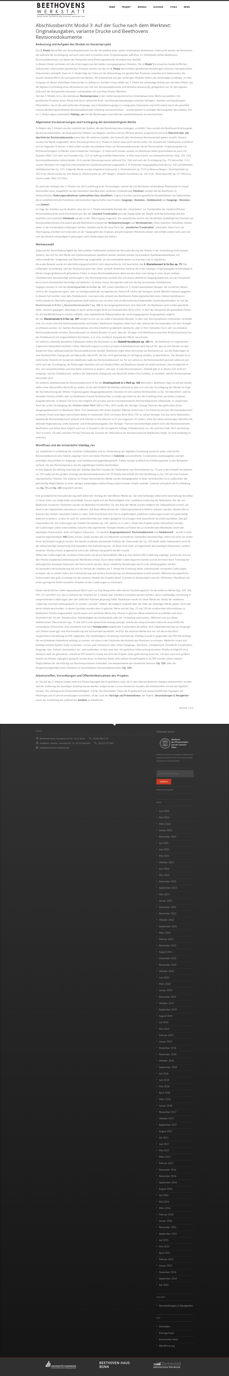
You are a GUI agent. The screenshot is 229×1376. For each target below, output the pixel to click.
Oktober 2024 (166, 862)
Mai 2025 (164, 856)
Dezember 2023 (167, 881)
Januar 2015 (165, 1265)
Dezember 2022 (167, 907)
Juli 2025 (163, 843)
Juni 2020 (164, 977)
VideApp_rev (77, 114)
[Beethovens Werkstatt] (61, 8)
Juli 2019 (163, 1022)
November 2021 (167, 945)
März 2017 (165, 1157)
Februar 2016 (166, 1214)
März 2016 (165, 1208)
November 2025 (167, 837)
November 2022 (167, 913)
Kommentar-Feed (168, 1339)
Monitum (138, 191)
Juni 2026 (164, 811)
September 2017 (168, 1125)
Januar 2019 (165, 1041)
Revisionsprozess (89, 96)
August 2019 (165, 1016)
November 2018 (167, 1054)
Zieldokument (154, 200)
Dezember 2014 (167, 1272)
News (187, 7)
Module (142, 7)
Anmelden (164, 1326)
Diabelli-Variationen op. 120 (133, 342)
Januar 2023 (165, 901)
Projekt (126, 7)
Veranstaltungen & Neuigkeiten (172, 695)
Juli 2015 (163, 1240)
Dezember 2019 (167, 997)
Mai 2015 (164, 1246)
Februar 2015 (166, 1259)
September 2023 (168, 888)
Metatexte (68, 218)
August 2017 (165, 1131)
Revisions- (139, 200)
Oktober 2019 (166, 1003)
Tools (173, 7)
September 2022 (168, 926)
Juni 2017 (164, 1144)
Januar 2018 (165, 1106)
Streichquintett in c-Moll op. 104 (121, 383)
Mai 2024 (164, 875)
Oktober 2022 (166, 920)
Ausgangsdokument (120, 532)
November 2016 (167, 1176)
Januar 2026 (165, 830)
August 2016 (165, 1189)
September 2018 (168, 1067)
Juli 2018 (163, 1073)
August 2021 (165, 952)
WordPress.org (167, 1346)
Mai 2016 (164, 1202)
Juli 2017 (163, 1138)
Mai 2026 (164, 817)
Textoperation (100, 627)
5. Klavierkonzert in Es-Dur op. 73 (163, 264)
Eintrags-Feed (166, 1333)
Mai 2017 (164, 1150)
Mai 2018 (164, 1086)
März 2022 (165, 933)
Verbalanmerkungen (119, 223)
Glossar (158, 7)
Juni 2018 (164, 1080)
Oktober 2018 (166, 1061)
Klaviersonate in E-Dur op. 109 (61, 319)
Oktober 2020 (166, 971)
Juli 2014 (163, 1285)
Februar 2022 (166, 939)
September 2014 (168, 1278)
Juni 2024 (164, 869)
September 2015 (168, 1234)
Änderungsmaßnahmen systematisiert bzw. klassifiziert (82, 195)
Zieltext (44, 204)
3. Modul (45, 50)
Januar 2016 (165, 1221)
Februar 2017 (166, 1163)
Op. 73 (43, 488)
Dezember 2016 (167, 1170)
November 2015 (167, 1227)
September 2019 (168, 1009)
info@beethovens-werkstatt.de (54, 748)
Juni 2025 (164, 849)
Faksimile (119, 456)
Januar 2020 (165, 990)
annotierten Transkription (140, 227)
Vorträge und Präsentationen (124, 695)
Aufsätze (82, 700)
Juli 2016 (163, 1195)
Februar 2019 (166, 1035)
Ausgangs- (127, 200)
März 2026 (165, 824)
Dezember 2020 (167, 958)
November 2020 (167, 965)
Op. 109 (161, 663)
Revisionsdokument (142, 532)
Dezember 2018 (167, 1048)
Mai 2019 (164, 1029)
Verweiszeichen (144, 223)
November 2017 (167, 1112)
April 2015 (164, 1253)
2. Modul (115, 69)
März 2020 (165, 984)
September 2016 (168, 1182)
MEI (65, 537)
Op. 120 (57, 488)
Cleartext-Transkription (104, 214)
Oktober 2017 (166, 1118)
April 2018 (164, 1093)
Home (112, 7)
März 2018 (165, 1099)
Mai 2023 (164, 894)
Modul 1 (149, 64)
